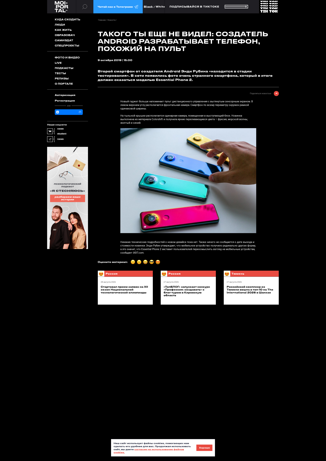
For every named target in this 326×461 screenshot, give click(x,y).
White (160, 6)
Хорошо (204, 447)
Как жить (63, 29)
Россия (112, 273)
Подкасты (64, 68)
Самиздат (64, 40)
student (61, 134)
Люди (60, 24)
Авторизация (65, 95)
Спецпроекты (67, 45)
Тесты (60, 73)
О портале (64, 83)
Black (148, 6)
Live (58, 62)
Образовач (65, 35)
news (60, 129)
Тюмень (238, 273)
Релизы (62, 78)
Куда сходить (67, 19)
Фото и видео (67, 57)
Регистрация (65, 100)
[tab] (69, 95)
